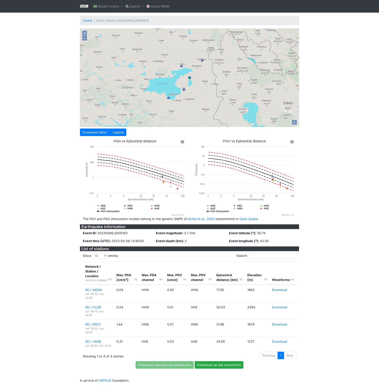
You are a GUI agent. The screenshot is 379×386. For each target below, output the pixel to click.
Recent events (108, 6)
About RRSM (159, 6)
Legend (118, 132)
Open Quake (248, 219)
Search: (242, 256)
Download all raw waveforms (219, 365)
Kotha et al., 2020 (201, 219)
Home (87, 20)
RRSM (84, 6)
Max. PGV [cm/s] (174, 277)
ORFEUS (105, 380)
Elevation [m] (254, 277)
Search (135, 6)
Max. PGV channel (198, 277)
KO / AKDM (93, 290)
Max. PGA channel (149, 277)
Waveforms (281, 280)
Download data (94, 132)
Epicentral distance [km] (227, 277)
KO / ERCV (93, 324)
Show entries (100, 256)
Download (279, 290)
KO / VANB (93, 341)
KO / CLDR (93, 307)
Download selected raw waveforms (164, 365)
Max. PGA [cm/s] (123, 277)
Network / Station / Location (96, 273)
